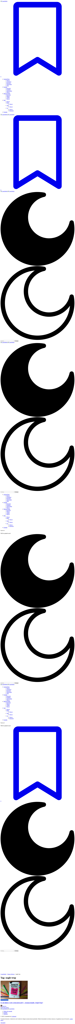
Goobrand (13, 1016)
